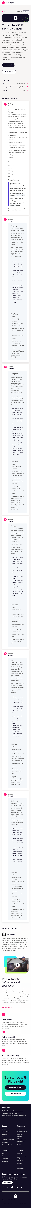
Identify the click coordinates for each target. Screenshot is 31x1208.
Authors (19, 1144)
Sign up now (7, 1182)
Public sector (20, 1168)
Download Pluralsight (8, 1139)
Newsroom (5, 1158)
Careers (4, 1156)
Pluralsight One (21, 1141)
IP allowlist (5, 1134)
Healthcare (20, 1160)
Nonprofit (19, 1166)
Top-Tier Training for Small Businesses (12, 1111)
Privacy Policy (14, 1203)
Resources (5, 1161)
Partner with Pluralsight (20, 1135)
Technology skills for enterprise (10, 1113)
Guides (19, 1129)
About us (4, 1153)
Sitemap (4, 1137)
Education (19, 1153)
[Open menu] (28, 3)
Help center (5, 1131)
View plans (5, 1142)
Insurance (19, 1163)
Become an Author (22, 1131)
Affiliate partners (21, 1139)
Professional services (8, 1145)
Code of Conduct (23, 1203)
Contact (4, 1129)
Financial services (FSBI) (21, 1157)
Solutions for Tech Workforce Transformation (14, 1115)
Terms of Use (6, 1203)
